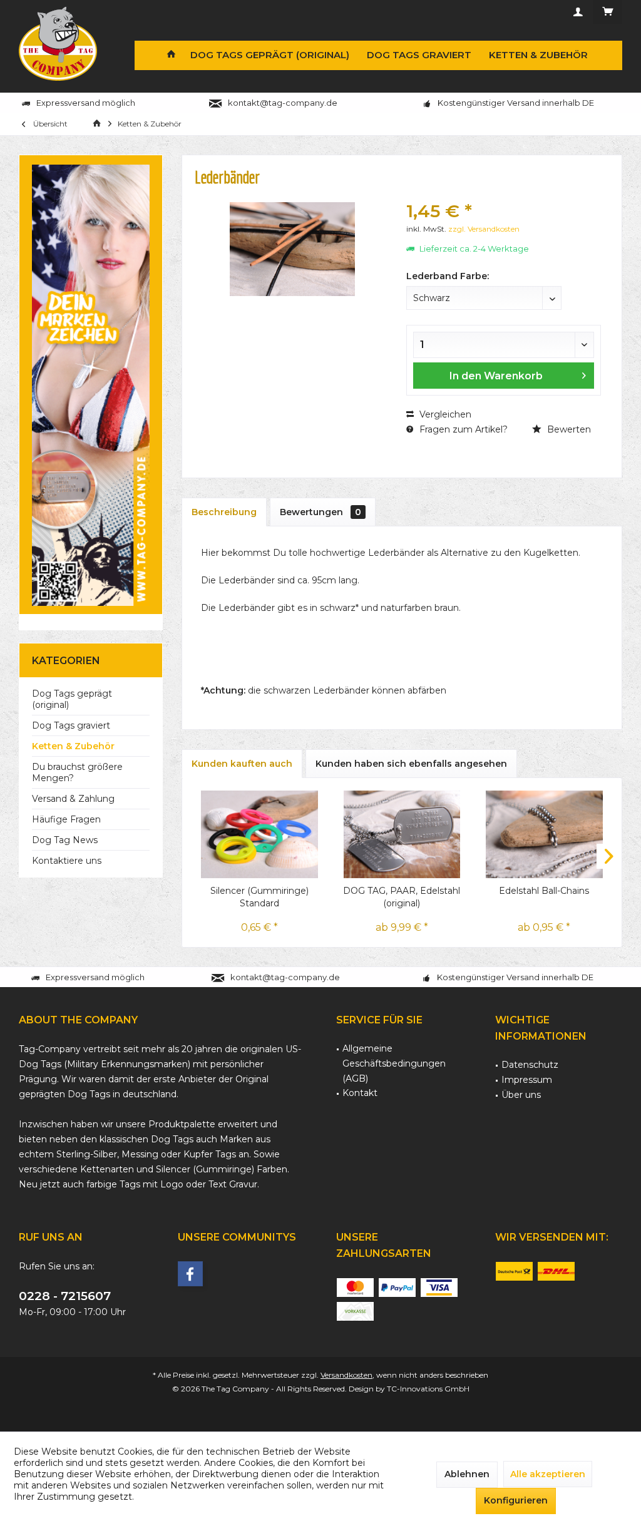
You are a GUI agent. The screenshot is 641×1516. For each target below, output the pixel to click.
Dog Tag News (65, 840)
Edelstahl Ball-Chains (544, 890)
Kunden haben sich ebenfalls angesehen (411, 763)
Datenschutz (529, 1064)
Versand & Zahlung (73, 798)
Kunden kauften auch (242, 763)
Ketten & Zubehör (73, 746)
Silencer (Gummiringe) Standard (259, 897)
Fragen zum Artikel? (462, 429)
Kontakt (359, 1093)
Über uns (521, 1094)
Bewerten (568, 429)
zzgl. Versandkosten (484, 228)
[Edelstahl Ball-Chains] (544, 834)
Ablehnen (467, 1474)
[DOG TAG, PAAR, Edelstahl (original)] (401, 834)
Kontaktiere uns (66, 860)
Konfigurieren (516, 1500)
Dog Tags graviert (71, 725)
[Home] (171, 55)
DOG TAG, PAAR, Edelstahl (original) (401, 897)
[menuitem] (607, 12)
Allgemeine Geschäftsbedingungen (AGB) (394, 1063)
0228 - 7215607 (65, 1296)
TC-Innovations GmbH (428, 1388)
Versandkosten (346, 1375)
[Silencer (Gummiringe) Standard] (259, 834)
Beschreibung (224, 512)
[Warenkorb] (607, 12)
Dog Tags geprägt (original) (72, 699)
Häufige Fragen (66, 819)
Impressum (526, 1079)
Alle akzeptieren (547, 1474)
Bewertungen (320, 512)
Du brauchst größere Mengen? (77, 772)
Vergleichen (444, 414)
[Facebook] (190, 1273)
